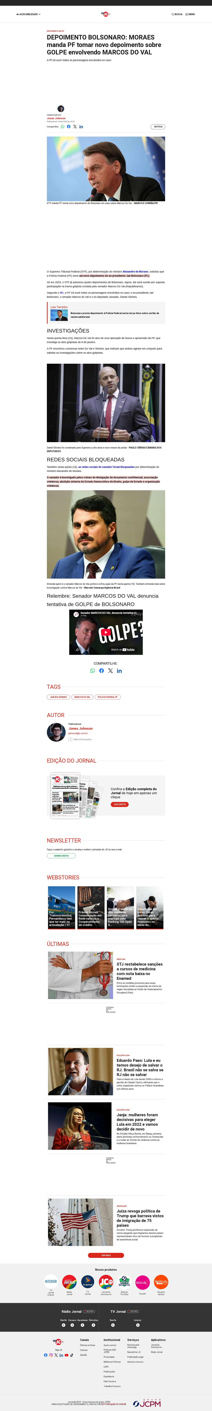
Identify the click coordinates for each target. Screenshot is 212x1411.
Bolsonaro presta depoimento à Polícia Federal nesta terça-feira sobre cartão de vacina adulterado (115, 315)
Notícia (158, 127)
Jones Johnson (56, 118)
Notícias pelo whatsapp (133, 1346)
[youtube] (66, 1355)
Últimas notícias (87, 1345)
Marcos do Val (82, 697)
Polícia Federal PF (108, 697)
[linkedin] (61, 1355)
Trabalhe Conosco (112, 1386)
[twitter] (56, 1355)
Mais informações (83, 739)
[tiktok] (71, 1355)
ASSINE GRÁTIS (61, 856)
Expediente (109, 1376)
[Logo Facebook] (69, 127)
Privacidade (109, 1357)
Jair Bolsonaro (58, 697)
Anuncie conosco (135, 1362)
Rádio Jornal (156, 1352)
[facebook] (45, 1355)
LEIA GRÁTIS (120, 804)
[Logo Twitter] (75, 127)
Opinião (83, 1355)
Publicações (109, 1371)
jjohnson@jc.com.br (78, 733)
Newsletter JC (134, 1352)
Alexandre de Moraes (135, 271)
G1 (61, 292)
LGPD (106, 1367)
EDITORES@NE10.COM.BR (113, 1404)
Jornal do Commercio (156, 1346)
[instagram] (51, 1355)
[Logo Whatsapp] (62, 127)
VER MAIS (106, 1255)
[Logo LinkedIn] (81, 127)
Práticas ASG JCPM (110, 1351)
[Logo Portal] (106, 14)
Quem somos (110, 1345)
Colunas (84, 1350)
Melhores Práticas (112, 1362)
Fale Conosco (110, 1381)
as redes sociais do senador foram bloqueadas (106, 466)
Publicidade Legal (135, 1357)
